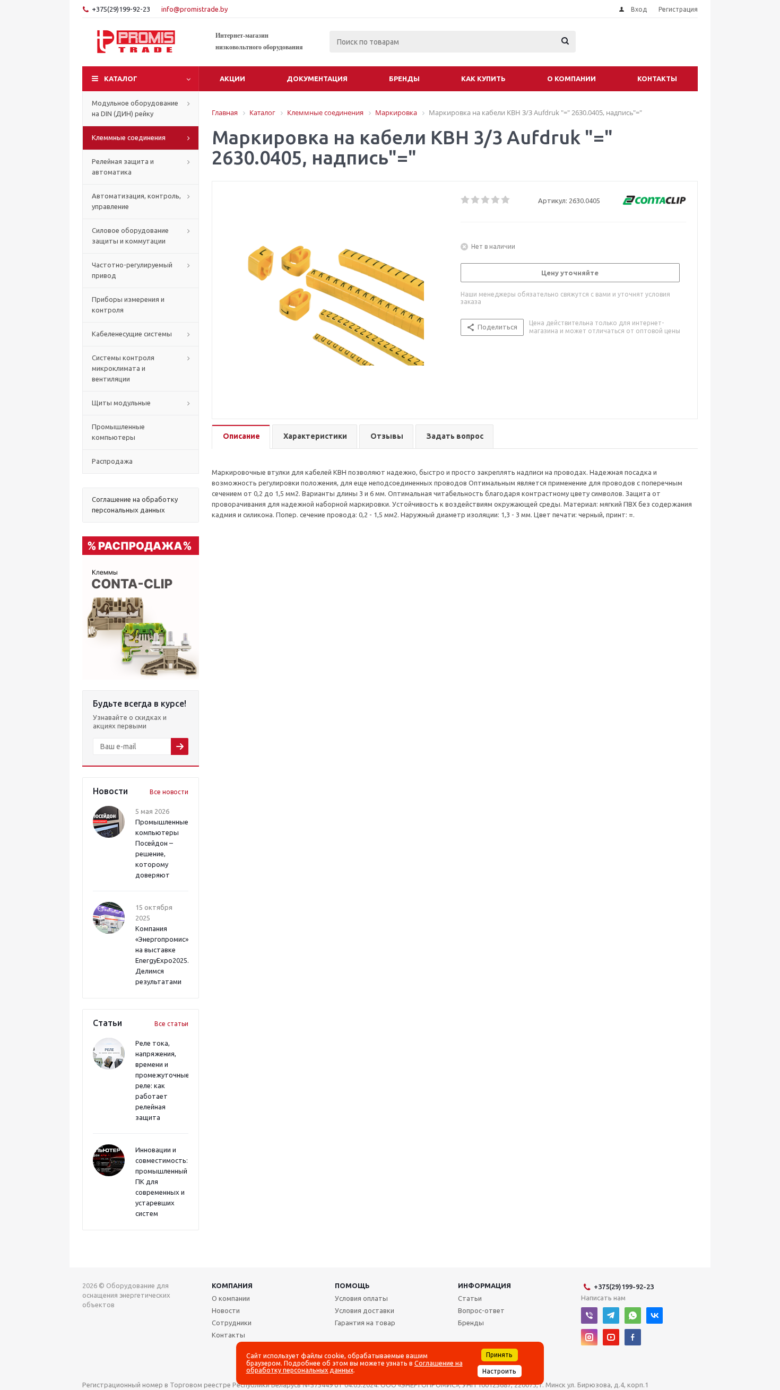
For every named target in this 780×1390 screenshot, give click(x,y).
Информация (484, 1285)
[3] (486, 200)
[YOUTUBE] (611, 1337)
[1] (466, 200)
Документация (317, 78)
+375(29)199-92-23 (121, 9)
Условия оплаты (361, 1298)
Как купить (483, 78)
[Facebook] (633, 1337)
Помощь (352, 1285)
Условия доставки (364, 1310)
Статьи (470, 1298)
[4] (496, 200)
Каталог (120, 78)
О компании (571, 78)
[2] (476, 200)
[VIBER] (589, 1315)
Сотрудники (232, 1322)
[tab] (241, 436)
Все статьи (171, 1023)
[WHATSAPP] (633, 1315)
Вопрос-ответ (481, 1310)
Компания (232, 1285)
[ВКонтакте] (654, 1315)
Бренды (404, 78)
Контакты (657, 78)
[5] (506, 200)
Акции (232, 78)
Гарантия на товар (365, 1322)
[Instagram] (589, 1337)
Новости (226, 1310)
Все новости (169, 791)
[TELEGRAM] (611, 1315)
